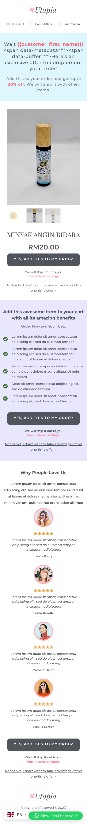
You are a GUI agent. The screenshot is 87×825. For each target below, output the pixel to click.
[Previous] (12, 157)
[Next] (74, 157)
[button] (56, 816)
